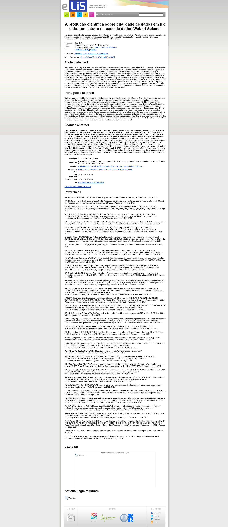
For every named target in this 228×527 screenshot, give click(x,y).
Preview (93, 50)
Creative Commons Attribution (105, 48)
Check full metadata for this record (78, 187)
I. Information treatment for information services (96, 166)
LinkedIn (157, 519)
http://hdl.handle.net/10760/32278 (91, 183)
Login (98, 14)
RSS (155, 522)
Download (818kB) (82, 50)
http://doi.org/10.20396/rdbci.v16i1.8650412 (91, 54)
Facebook (157, 512)
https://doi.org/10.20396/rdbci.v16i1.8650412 (98, 57)
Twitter (156, 516)
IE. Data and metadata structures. (130, 166)
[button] (66, 498)
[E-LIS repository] (84, 11)
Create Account (107, 14)
